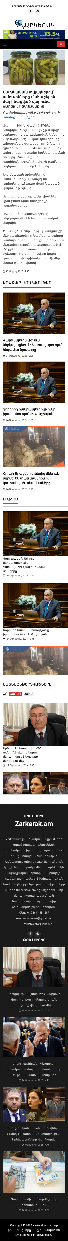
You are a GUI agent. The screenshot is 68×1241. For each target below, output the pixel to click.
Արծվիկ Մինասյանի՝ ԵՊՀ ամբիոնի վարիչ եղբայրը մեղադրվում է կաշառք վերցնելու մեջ (34, 999)
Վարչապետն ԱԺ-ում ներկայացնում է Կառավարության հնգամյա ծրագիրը (33, 345)
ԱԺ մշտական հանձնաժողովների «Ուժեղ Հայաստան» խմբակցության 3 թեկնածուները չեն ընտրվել (34, 1134)
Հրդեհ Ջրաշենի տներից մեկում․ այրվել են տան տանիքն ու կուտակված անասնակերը (31, 478)
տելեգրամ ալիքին (19, 117)
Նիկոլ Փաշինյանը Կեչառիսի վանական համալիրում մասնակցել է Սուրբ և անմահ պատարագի (34, 1069)
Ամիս (28, 694)
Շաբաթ (15, 694)
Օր (5, 694)
